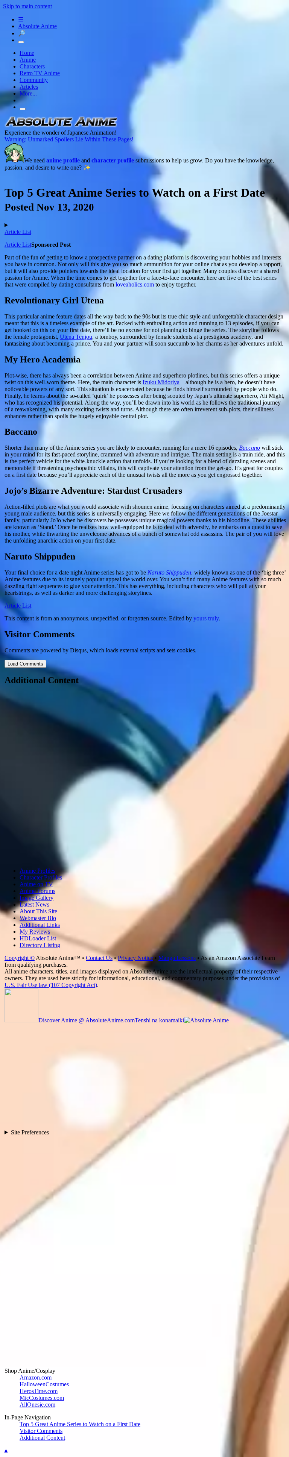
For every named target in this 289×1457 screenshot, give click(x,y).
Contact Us (99, 958)
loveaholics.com (135, 284)
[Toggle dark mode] (21, 42)
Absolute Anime (37, 26)
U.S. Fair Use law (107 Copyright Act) (51, 985)
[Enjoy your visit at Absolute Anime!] (61, 126)
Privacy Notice (135, 958)
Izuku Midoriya (161, 382)
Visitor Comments (41, 1431)
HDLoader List (38, 938)
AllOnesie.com (37, 1404)
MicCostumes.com (42, 1398)
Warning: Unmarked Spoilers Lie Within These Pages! (69, 139)
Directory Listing (40, 945)
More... (28, 93)
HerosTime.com (39, 1391)
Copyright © (20, 958)
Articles (29, 86)
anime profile (63, 160)
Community (34, 80)
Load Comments (25, 664)
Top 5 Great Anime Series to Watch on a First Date (80, 1424)
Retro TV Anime (40, 73)
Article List (18, 232)
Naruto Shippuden (169, 572)
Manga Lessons (177, 958)
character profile (112, 160)
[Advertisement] (145, 777)
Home (27, 53)
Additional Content (42, 1437)
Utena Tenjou (76, 337)
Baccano (249, 447)
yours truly (206, 618)
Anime (28, 59)
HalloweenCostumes (44, 1384)
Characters (32, 66)
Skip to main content (27, 6)
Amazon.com (36, 1377)
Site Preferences (30, 1132)
